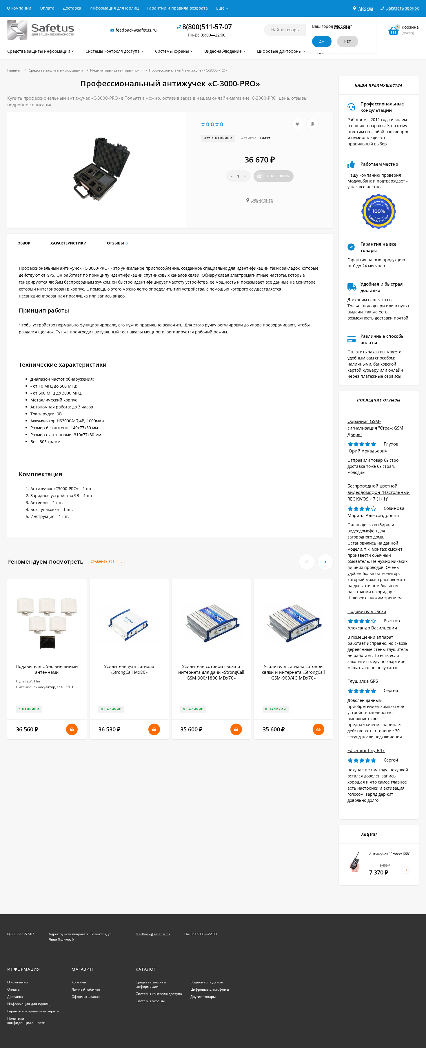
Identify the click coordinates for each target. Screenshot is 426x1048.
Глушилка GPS (362, 681)
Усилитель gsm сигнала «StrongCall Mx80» (129, 669)
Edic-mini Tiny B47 (366, 750)
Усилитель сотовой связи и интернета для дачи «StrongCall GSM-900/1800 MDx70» (211, 672)
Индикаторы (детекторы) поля (116, 70)
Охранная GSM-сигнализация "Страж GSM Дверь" (375, 427)
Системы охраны (150, 1000)
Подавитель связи (366, 611)
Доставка (72, 8)
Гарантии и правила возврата (177, 8)
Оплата (47, 8)
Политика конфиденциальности (26, 1020)
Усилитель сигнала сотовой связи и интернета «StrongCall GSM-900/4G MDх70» (293, 672)
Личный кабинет (86, 989)
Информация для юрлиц (114, 8)
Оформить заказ (86, 996)
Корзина (79, 982)
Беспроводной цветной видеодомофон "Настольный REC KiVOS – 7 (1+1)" (378, 492)
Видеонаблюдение (206, 982)
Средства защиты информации (56, 70)
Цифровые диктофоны (209, 989)
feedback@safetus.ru (136, 30)
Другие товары (203, 996)
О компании (19, 8)
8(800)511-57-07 (207, 26)
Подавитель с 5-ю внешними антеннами (47, 669)
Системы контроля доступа (159, 993)
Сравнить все (103, 562)
